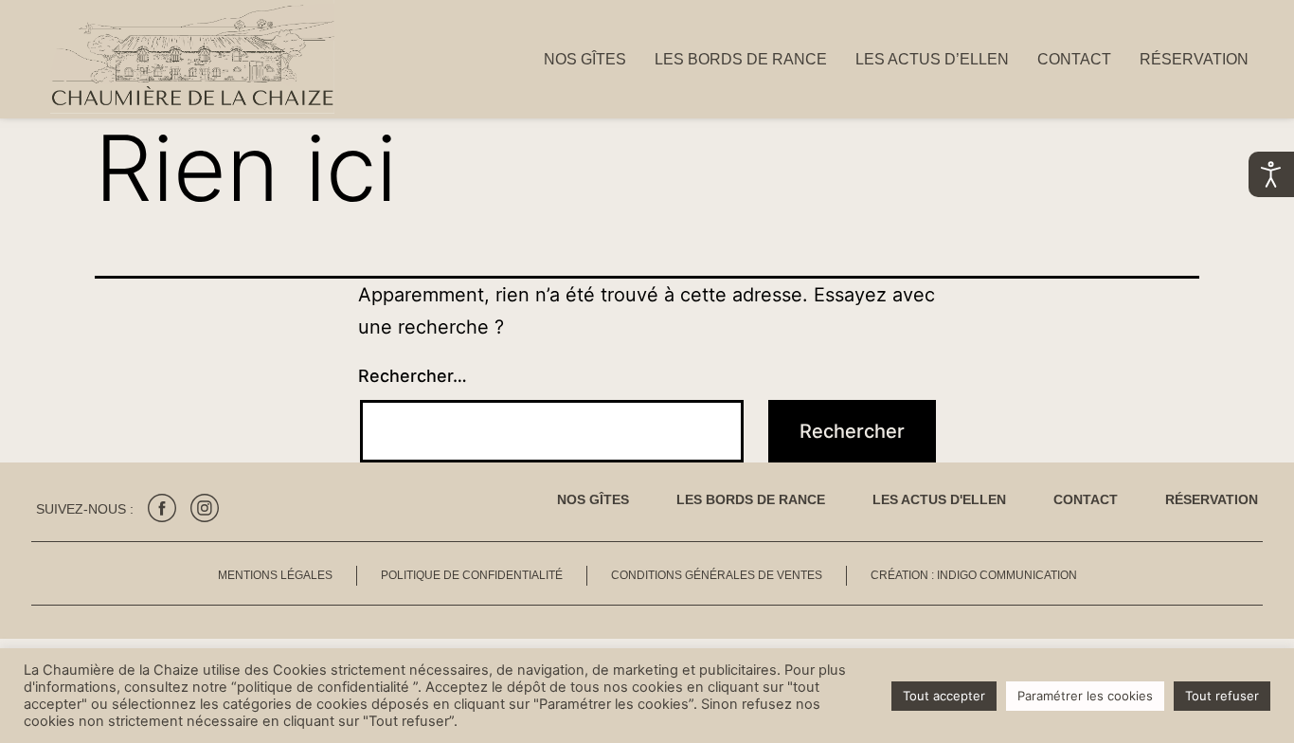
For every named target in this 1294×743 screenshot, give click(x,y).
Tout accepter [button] (944, 695)
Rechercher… (412, 376)
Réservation (1194, 59)
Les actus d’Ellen (932, 59)
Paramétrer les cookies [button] (1085, 695)
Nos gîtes (585, 59)
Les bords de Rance (741, 59)
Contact (1074, 59)
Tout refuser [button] (1222, 695)
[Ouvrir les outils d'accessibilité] (1271, 174)
